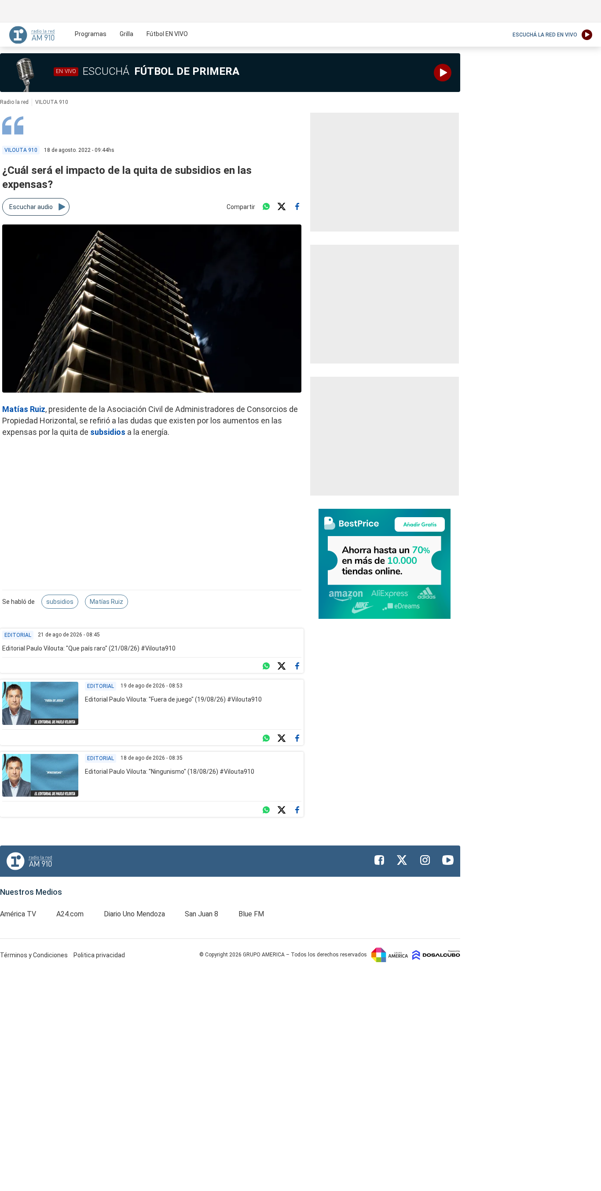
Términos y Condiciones (34, 955)
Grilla (126, 33)
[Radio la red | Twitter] (402, 860)
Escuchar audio (31, 206)
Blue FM (251, 914)
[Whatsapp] (266, 206)
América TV (18, 914)
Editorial (17, 635)
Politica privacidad (99, 955)
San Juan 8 (201, 914)
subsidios (107, 432)
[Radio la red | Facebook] (379, 860)
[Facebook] (297, 206)
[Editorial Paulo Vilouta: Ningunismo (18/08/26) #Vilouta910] (40, 775)
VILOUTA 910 (51, 102)
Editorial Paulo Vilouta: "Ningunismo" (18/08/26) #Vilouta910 (169, 771)
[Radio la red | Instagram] (425, 860)
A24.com (70, 914)
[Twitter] (281, 206)
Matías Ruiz (106, 601)
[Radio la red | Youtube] (448, 860)
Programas (90, 33)
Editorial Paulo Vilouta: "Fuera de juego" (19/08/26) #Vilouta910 (173, 699)
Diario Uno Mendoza (134, 914)
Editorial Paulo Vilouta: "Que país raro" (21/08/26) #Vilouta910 (89, 648)
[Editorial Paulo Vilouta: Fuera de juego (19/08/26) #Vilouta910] (40, 703)
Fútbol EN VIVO (167, 33)
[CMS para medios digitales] (436, 955)
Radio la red (14, 102)
